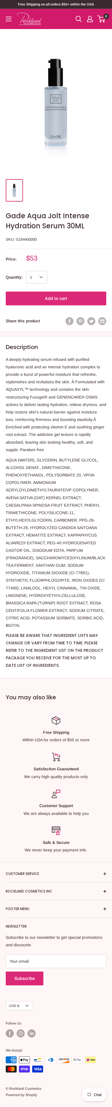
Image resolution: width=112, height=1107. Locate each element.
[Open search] (79, 19)
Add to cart (56, 298)
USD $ (14, 1006)
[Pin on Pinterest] (80, 321)
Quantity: (14, 277)
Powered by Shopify (21, 1095)
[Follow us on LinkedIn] (32, 1033)
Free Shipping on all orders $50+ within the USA (56, 4)
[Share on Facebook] (69, 321)
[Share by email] (102, 321)
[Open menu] (8, 19)
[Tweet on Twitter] (91, 321)
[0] (101, 19)
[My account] (90, 19)
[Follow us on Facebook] (10, 1033)
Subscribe (24, 978)
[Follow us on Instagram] (21, 1033)
